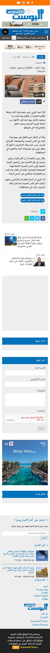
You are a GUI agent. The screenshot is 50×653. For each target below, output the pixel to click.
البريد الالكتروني (37, 379)
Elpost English (41, 596)
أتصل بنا (44, 617)
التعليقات (38, 63)
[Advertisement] (25, 303)
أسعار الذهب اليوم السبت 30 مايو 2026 (35, 38)
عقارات (41, 57)
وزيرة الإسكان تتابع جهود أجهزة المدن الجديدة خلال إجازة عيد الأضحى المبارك (18, 570)
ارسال (41, 428)
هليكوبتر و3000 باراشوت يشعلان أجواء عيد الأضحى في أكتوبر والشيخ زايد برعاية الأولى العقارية (18, 554)
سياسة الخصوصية (39, 621)
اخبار (45, 586)
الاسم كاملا (39, 368)
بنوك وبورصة (42, 589)
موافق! (16, 647)
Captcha (40, 411)
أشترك (44, 538)
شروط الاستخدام (40, 624)
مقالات (45, 599)
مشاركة (34, 211)
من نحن (44, 613)
